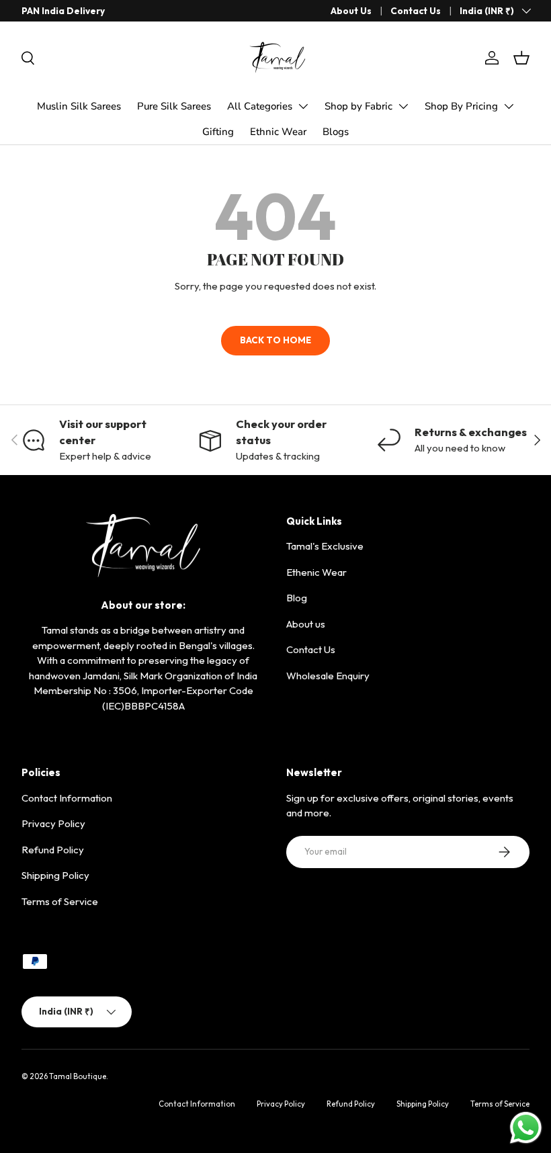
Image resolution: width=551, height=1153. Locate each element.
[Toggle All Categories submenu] (303, 106)
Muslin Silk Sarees (79, 106)
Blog (296, 597)
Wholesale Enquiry (328, 675)
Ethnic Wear (278, 131)
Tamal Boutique (77, 1076)
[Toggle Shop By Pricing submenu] (509, 106)
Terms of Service (60, 901)
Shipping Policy (55, 875)
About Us (351, 11)
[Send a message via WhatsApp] (525, 1127)
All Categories (259, 106)
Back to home (275, 340)
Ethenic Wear (316, 572)
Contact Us (415, 11)
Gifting (218, 131)
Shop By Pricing (461, 106)
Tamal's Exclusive (325, 546)
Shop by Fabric (358, 106)
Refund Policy (53, 849)
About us (305, 623)
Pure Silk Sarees (174, 106)
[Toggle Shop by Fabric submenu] (403, 106)
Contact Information (67, 798)
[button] (521, 58)
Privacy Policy (53, 823)
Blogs (336, 131)
